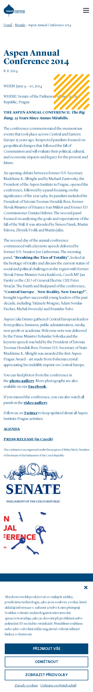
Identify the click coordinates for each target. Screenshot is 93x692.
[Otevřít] (86, 10)
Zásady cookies (26, 685)
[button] (85, 587)
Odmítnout (46, 662)
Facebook (37, 387)
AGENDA (12, 429)
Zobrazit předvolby (46, 675)
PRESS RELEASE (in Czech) (28, 439)
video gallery (35, 403)
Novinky (20, 25)
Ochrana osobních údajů (58, 685)
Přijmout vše (46, 649)
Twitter (31, 413)
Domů (8, 25)
